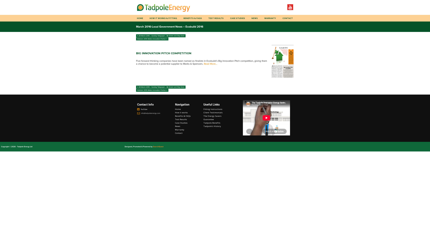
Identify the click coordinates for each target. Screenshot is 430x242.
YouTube (144, 109)
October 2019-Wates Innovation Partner (152, 39)
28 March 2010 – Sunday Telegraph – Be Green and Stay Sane (160, 36)
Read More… (210, 64)
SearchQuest (158, 147)
